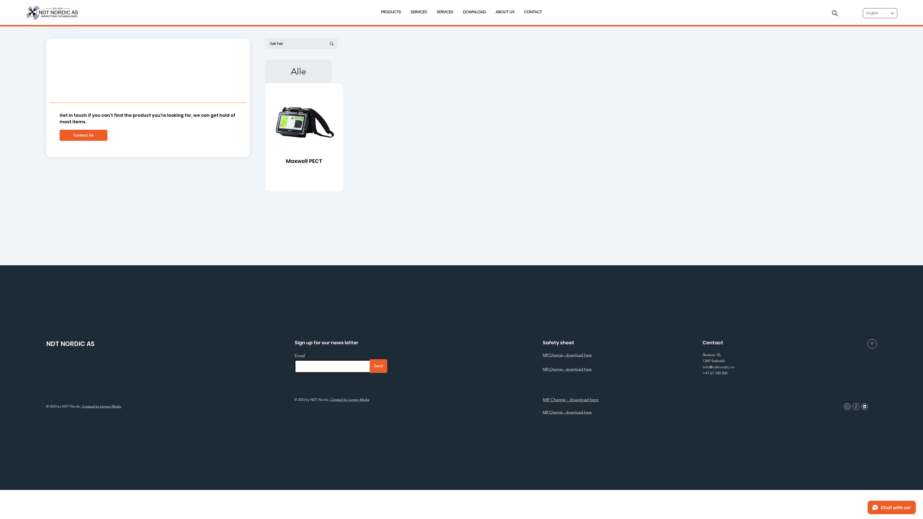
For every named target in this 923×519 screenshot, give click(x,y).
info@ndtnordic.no (719, 367)
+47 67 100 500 (715, 373)
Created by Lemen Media (349, 399)
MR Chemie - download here (567, 355)
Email (300, 356)
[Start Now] (304, 137)
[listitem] (304, 137)
